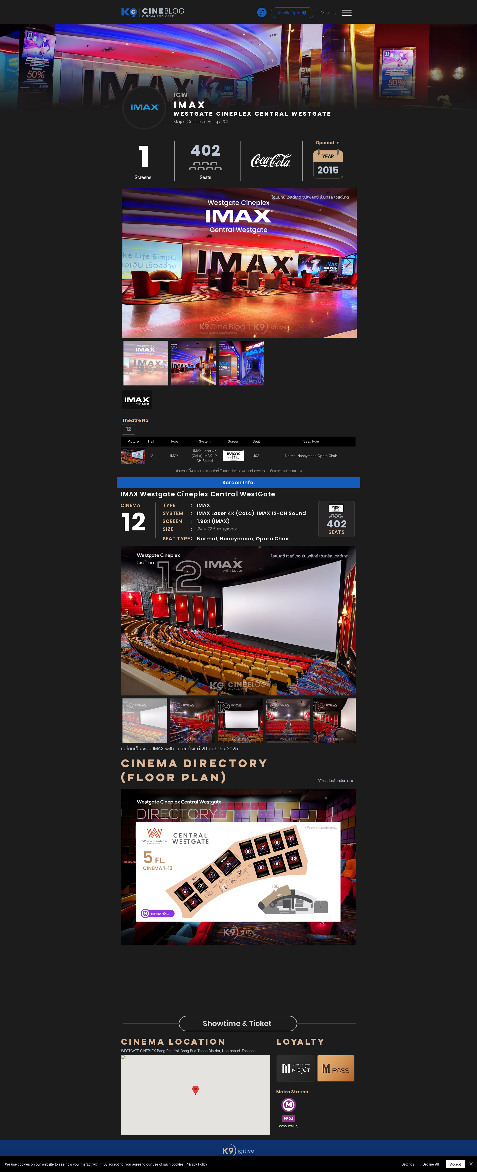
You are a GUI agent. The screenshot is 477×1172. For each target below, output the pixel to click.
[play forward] (352, 399)
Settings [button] (407, 1164)
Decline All (430, 1164)
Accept (455, 1164)
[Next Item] (348, 263)
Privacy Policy (196, 1164)
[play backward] (128, 399)
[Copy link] (262, 12)
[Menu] (346, 12)
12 (128, 429)
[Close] (471, 1164)
